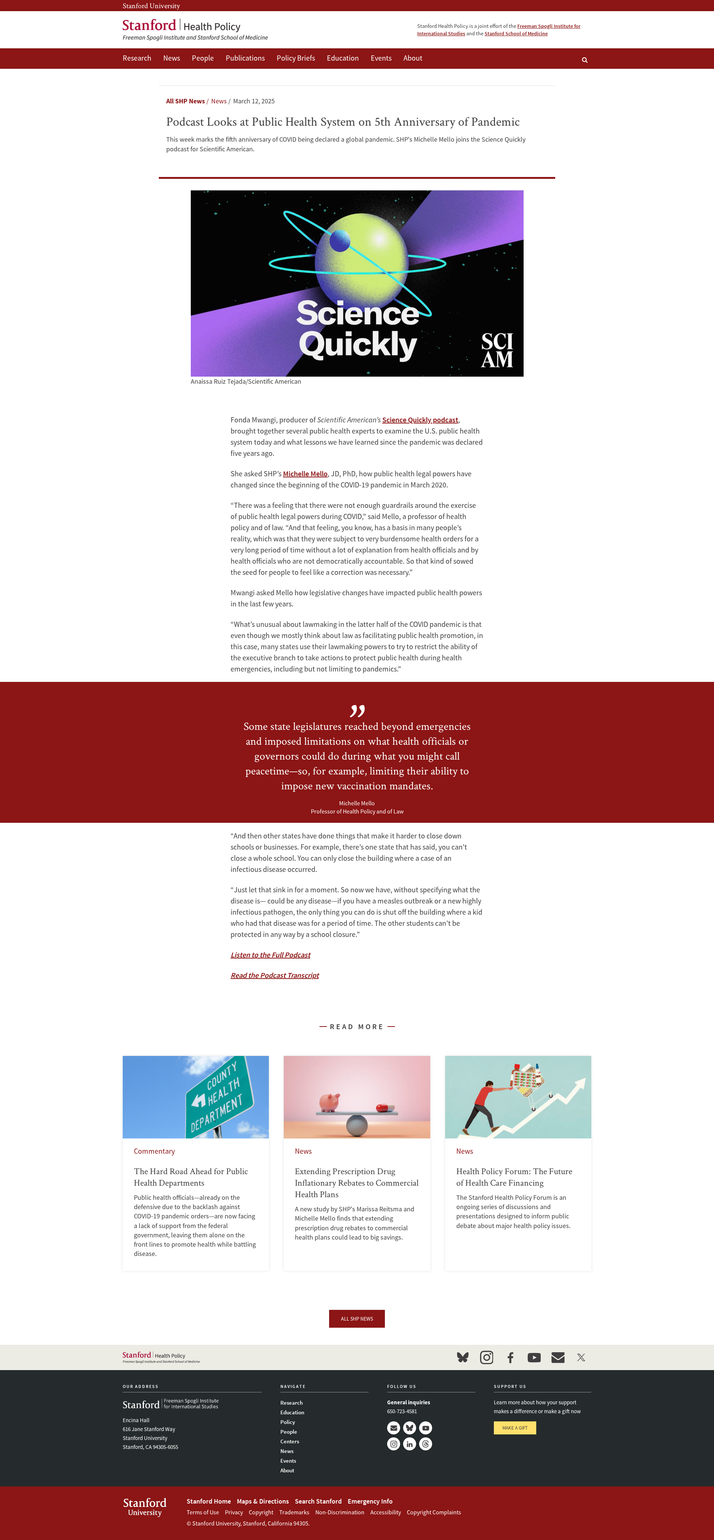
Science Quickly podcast (420, 419)
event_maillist (558, 1357)
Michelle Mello (305, 473)
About (412, 57)
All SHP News (185, 101)
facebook (510, 1357)
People (203, 57)
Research (137, 57)
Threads (425, 1443)
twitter (581, 1357)
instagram (486, 1357)
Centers (289, 1441)
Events (381, 57)
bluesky (462, 1357)
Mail (393, 1427)
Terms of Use (203, 1512)
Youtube (425, 1427)
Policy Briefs (296, 57)
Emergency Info (370, 1501)
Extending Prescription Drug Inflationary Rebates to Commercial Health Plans (357, 1163)
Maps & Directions (263, 1501)
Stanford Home (209, 1501)
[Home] (195, 30)
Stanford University (151, 5)
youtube (534, 1357)
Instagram (393, 1443)
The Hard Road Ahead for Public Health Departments (196, 1163)
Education (343, 57)
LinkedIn (409, 1443)
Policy (287, 1421)
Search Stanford (318, 1501)
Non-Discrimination (339, 1512)
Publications (245, 57)
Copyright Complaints (434, 1512)
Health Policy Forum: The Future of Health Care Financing (518, 1163)
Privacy (234, 1512)
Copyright (261, 1512)
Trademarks (294, 1512)
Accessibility (385, 1512)
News (171, 57)
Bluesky (409, 1427)
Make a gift (515, 1428)
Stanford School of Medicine (516, 33)
